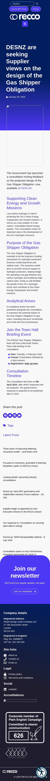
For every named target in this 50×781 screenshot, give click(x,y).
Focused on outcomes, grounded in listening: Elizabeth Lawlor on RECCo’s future (24, 464)
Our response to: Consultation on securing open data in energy (23, 524)
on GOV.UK (25, 188)
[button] (41, 772)
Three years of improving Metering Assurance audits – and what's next (20, 450)
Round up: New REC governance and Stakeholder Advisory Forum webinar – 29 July (23, 494)
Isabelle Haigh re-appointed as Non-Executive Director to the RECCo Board (22, 510)
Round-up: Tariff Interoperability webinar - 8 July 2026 (24, 538)
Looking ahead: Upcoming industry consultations (20, 478)
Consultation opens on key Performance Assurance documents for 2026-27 (22, 553)
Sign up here (31, 363)
